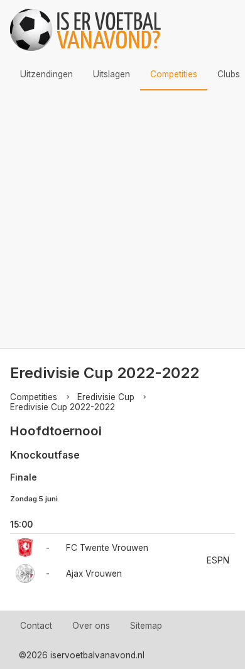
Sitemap (146, 626)
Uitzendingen (46, 74)
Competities (173, 74)
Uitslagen (111, 74)
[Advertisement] (122, 219)
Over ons (91, 626)
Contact (36, 626)
